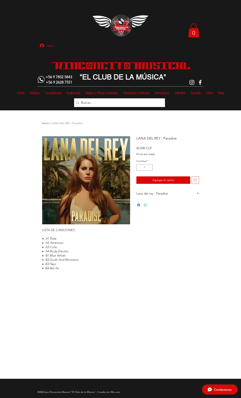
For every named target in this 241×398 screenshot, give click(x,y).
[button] (194, 30)
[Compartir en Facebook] (139, 205)
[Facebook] (200, 82)
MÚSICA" (150, 77)
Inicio (45, 123)
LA (128, 77)
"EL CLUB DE (101, 77)
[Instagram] (192, 82)
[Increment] (150, 167)
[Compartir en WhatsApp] (145, 205)
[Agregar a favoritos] (195, 180)
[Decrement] (139, 167)
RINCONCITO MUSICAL (123, 66)
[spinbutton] (144, 167)
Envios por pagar (145, 154)
